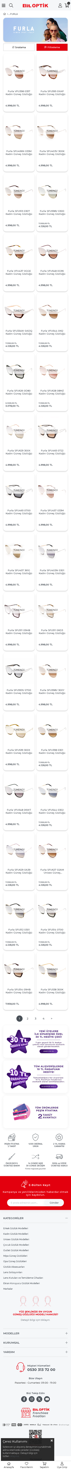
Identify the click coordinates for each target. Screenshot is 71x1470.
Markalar (8, 1288)
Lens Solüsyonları (12, 1272)
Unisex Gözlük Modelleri (16, 1239)
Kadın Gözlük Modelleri (15, 1233)
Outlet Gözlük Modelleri (16, 1250)
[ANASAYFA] (7, 14)
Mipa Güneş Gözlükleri (15, 1255)
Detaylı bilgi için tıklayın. (35, 1320)
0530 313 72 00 (41, 1369)
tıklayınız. (15, 1456)
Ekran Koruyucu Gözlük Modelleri (21, 1283)
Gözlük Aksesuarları (14, 1266)
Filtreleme (54, 47)
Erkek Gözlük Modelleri (15, 1228)
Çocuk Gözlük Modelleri (16, 1244)
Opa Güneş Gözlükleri (15, 1261)
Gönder (54, 1202)
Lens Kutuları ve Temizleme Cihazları (23, 1277)
